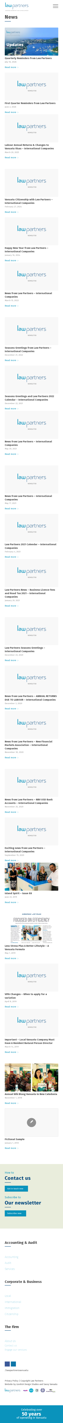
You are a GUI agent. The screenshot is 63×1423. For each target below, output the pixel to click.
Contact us (11, 1345)
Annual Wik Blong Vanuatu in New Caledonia (31, 1094)
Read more (10, 67)
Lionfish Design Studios (27, 1384)
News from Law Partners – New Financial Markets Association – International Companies (28, 745)
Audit (8, 1263)
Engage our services (16, 1349)
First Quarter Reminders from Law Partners (30, 103)
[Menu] (54, 6)
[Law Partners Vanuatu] (26, 6)
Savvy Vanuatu (50, 1384)
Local (8, 1296)
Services (10, 1269)
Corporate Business (23, 1282)
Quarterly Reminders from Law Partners (28, 58)
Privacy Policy (11, 1381)
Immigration (12, 1308)
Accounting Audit (21, 1243)
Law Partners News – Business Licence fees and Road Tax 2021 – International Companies (30, 593)
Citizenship (11, 1314)
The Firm (12, 1327)
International (13, 1302)
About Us (10, 1341)
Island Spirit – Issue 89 (18, 893)
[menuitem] (54, 6)
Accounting (11, 1257)
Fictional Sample (14, 1139)
